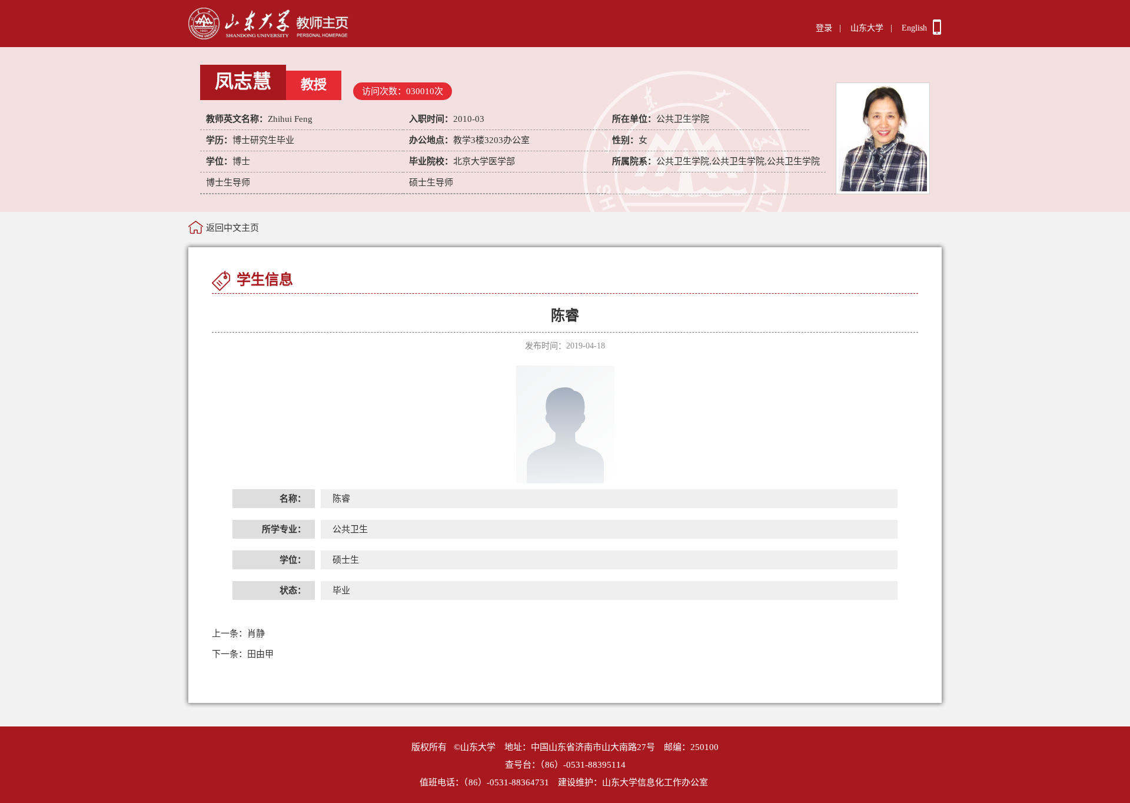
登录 (824, 28)
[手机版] (937, 31)
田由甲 (243, 654)
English (914, 28)
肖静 (238, 633)
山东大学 (866, 28)
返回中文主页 (232, 228)
